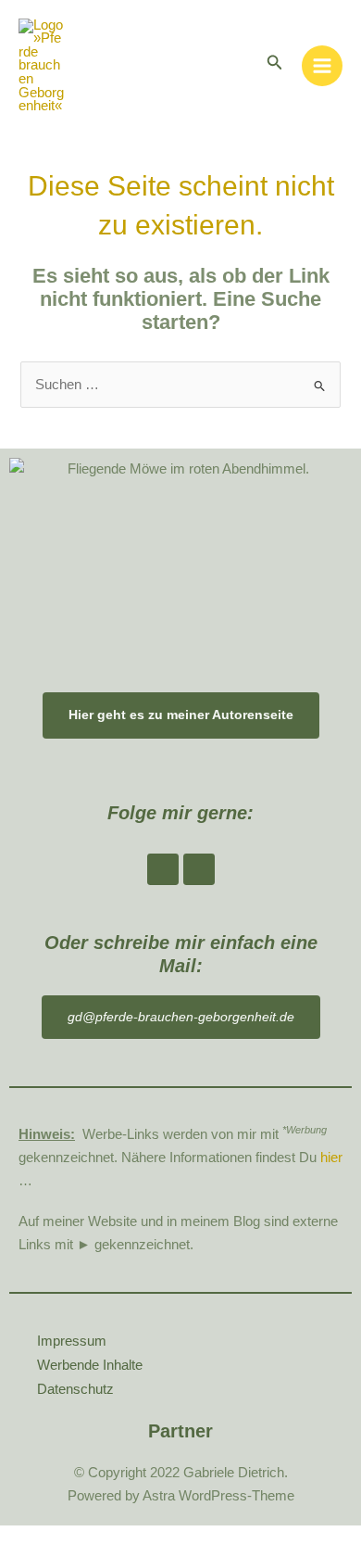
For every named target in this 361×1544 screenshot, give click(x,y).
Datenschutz (75, 1389)
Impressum (71, 1341)
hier (331, 1157)
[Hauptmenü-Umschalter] (322, 65)
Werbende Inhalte (90, 1365)
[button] (275, 63)
